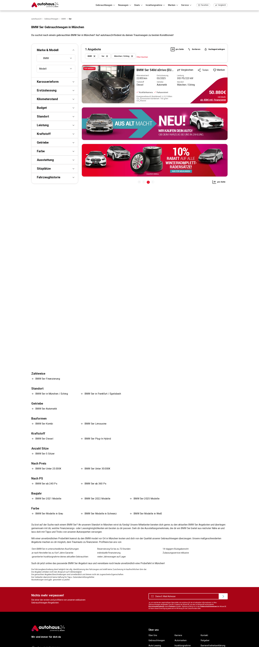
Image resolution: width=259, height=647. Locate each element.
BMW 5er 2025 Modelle (146, 498)
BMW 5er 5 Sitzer (45, 453)
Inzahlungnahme (183, 645)
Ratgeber (205, 640)
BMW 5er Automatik (46, 408)
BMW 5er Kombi (44, 423)
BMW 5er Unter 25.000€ (48, 468)
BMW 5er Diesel (44, 438)
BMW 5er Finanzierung (47, 378)
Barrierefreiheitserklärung (213, 645)
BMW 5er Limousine (96, 423)
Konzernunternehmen (156, 606)
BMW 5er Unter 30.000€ (97, 468)
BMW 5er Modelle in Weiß (148, 513)
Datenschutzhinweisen (208, 606)
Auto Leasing (155, 645)
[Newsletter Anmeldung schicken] (223, 596)
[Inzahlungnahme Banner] (155, 123)
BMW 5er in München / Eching (51, 393)
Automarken (181, 640)
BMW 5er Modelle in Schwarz (101, 513)
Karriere (178, 635)
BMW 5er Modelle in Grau (49, 513)
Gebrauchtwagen (157, 640)
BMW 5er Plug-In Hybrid (98, 438)
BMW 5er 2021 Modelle (48, 498)
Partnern (172, 606)
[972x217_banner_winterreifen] (155, 160)
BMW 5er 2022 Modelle (97, 498)
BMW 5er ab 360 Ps (95, 483)
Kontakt (204, 635)
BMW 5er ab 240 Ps (46, 483)
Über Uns (153, 635)
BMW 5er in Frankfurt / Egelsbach (103, 393)
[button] (54, 50)
